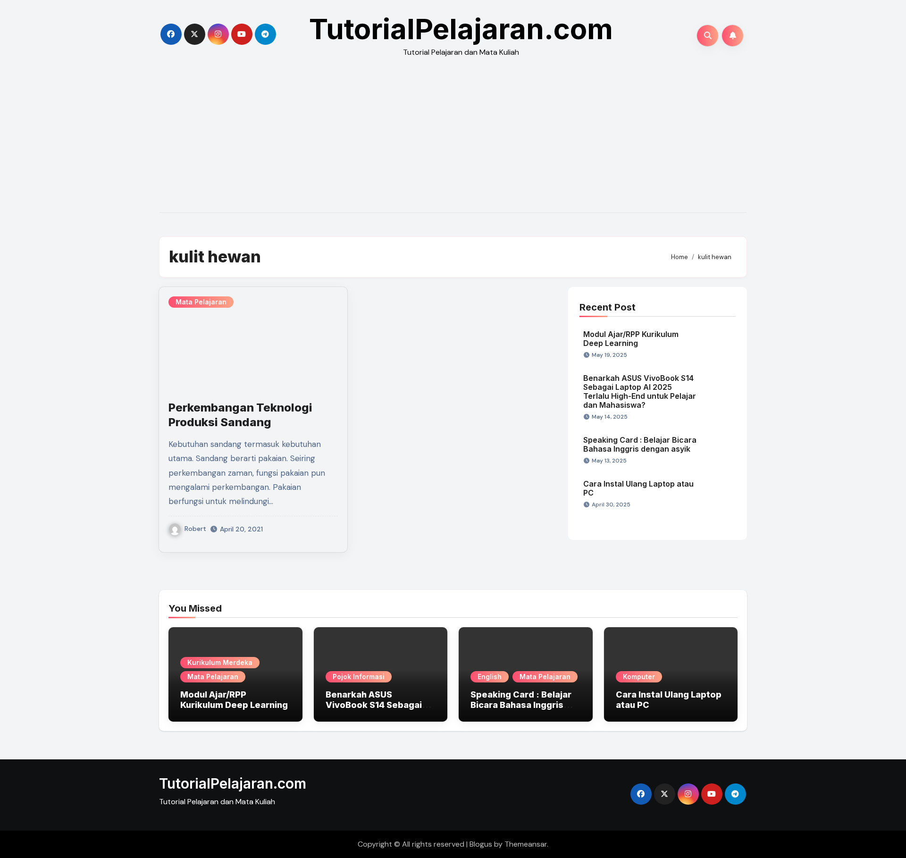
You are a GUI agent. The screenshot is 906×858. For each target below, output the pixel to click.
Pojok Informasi (359, 677)
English (490, 677)
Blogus (481, 844)
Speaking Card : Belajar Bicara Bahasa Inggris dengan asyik (639, 444)
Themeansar (525, 844)
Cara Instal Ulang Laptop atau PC (638, 488)
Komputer (639, 677)
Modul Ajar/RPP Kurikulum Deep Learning (631, 338)
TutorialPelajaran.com (461, 29)
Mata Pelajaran (201, 302)
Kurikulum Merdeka (219, 662)
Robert (195, 528)
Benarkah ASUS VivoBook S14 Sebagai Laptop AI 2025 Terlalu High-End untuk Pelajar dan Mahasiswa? (639, 391)
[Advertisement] (453, 142)
